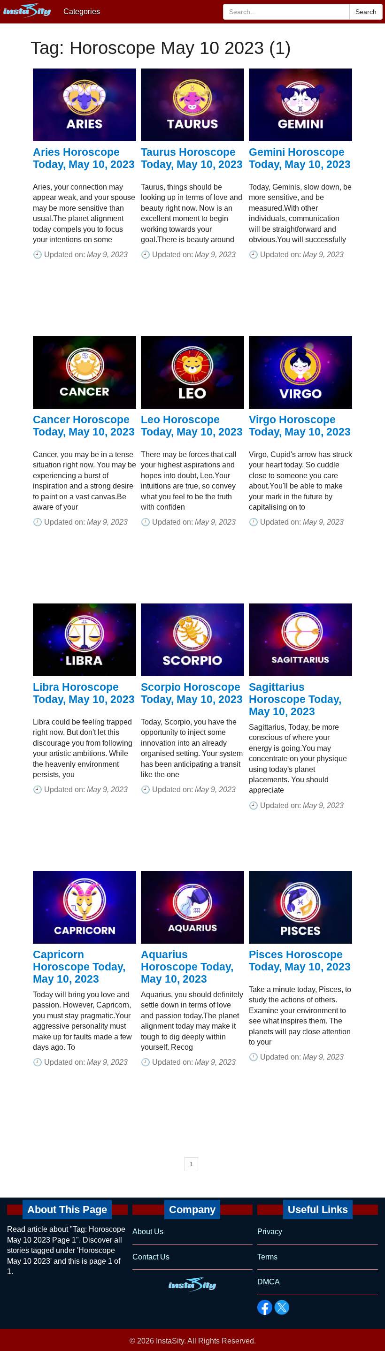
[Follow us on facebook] (264, 1307)
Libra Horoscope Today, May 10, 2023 (84, 693)
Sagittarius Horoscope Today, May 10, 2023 (295, 699)
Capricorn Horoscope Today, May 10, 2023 (79, 966)
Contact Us (150, 1257)
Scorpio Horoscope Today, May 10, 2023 (192, 693)
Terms (267, 1257)
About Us (147, 1232)
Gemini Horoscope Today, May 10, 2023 (300, 158)
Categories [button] (81, 11)
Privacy (269, 1232)
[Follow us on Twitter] (281, 1307)
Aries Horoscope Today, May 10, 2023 (84, 158)
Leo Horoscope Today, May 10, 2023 (192, 425)
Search (366, 11)
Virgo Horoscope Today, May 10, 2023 (300, 425)
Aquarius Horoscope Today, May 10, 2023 (187, 966)
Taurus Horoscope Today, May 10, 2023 (192, 158)
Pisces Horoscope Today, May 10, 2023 (300, 960)
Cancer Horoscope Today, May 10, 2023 (84, 425)
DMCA (268, 1282)
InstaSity (170, 1341)
